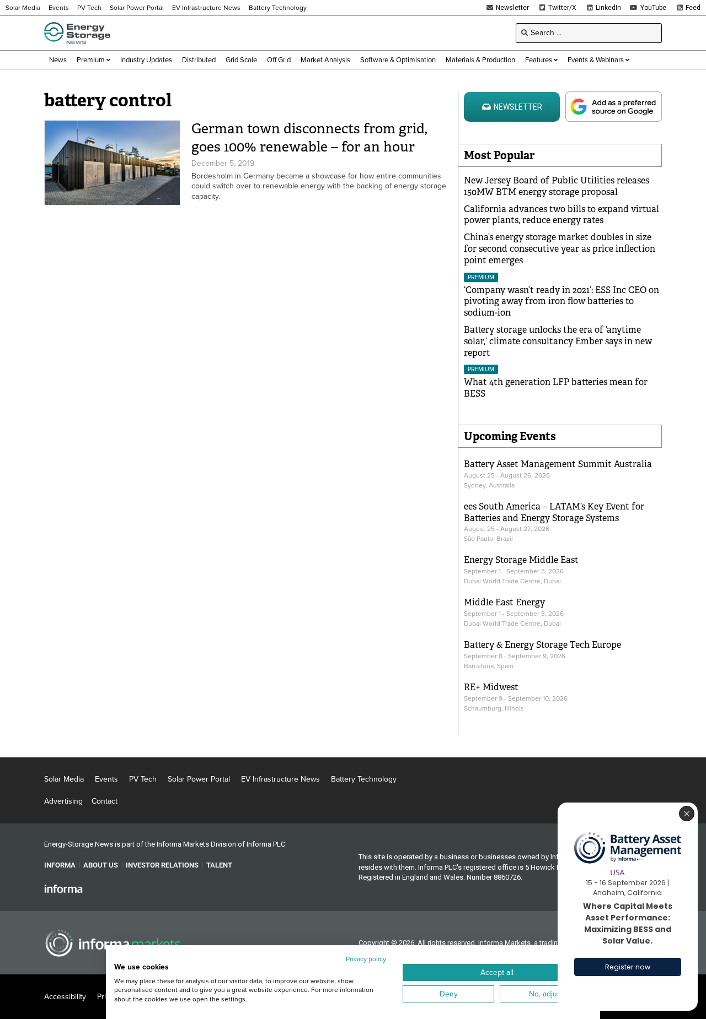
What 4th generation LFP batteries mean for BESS (556, 387)
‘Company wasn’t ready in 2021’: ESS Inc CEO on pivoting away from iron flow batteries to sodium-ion (561, 301)
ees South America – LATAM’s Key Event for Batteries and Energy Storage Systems (554, 512)
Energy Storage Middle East (521, 560)
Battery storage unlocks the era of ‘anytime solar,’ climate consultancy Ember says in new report (558, 341)
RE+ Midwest (491, 687)
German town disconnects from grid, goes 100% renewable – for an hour (309, 137)
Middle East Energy (504, 602)
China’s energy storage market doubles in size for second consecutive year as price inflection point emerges (559, 248)
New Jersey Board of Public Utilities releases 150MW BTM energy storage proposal (556, 186)
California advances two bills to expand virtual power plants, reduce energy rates (561, 214)
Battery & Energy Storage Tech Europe (542, 645)
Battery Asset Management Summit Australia (558, 464)
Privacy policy (366, 959)
